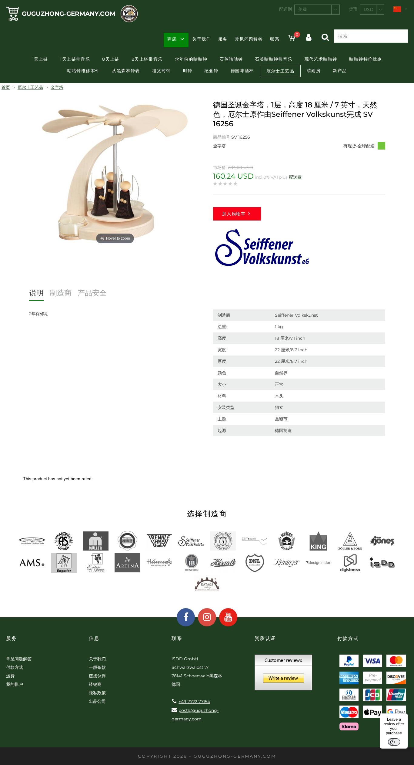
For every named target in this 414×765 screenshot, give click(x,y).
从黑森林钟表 (126, 70)
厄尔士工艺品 (280, 71)
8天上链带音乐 (147, 59)
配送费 (295, 177)
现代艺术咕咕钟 (321, 59)
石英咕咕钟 (231, 59)
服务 (223, 39)
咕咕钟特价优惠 (365, 59)
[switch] (394, 742)
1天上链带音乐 (75, 59)
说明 (36, 292)
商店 (172, 39)
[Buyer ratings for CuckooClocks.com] (283, 675)
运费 (10, 676)
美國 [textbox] (302, 9)
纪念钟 (211, 70)
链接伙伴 (97, 676)
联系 (274, 39)
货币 (353, 9)
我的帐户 (14, 684)
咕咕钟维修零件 (83, 70)
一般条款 (97, 667)
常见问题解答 (249, 39)
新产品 (340, 70)
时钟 (187, 70)
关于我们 (201, 39)
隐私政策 (97, 693)
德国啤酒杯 (242, 70)
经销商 (95, 684)
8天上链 (110, 59)
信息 (94, 638)
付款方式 (14, 667)
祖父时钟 (161, 70)
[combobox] (317, 10)
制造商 (61, 292)
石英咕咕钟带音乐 (273, 59)
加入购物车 (233, 214)
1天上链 (40, 59)
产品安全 (92, 292)
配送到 (285, 9)
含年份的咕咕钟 (191, 59)
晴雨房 (314, 70)
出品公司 (97, 701)
